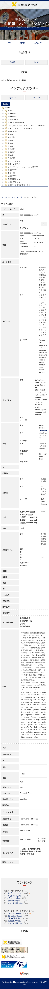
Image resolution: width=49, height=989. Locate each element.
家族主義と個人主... (15, 915)
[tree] (24, 146)
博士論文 (11, 111)
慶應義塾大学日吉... (15, 920)
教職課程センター (15, 179)
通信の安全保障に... (15, 900)
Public (5, 104)
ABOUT (37, 43)
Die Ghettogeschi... (15, 893)
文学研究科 (12, 114)
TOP (10, 43)
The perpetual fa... (15, 913)
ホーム (4, 197)
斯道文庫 (11, 173)
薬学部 (10, 155)
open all (12, 98)
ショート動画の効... (15, 903)
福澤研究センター (15, 182)
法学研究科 (12, 117)
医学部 (10, 146)
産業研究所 (12, 170)
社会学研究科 (13, 119)
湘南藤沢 (11, 152)
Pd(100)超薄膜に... (15, 918)
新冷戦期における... (15, 895)
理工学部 (11, 149)
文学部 (10, 134)
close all (36, 98)
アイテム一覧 (17, 197)
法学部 (10, 140)
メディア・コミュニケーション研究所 (23, 167)
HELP (23, 43)
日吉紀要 (11, 158)
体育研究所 (12, 176)
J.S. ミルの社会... (14, 898)
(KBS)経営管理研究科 (16, 122)
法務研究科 (12, 131)
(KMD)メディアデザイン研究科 (20, 128)
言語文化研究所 (14, 164)
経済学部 (11, 137)
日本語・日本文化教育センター (20, 185)
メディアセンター (15, 161)
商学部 (10, 143)
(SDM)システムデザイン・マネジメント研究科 (26, 125)
